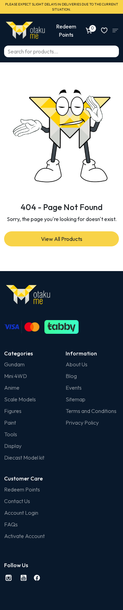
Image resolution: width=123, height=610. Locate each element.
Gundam (14, 364)
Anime (11, 387)
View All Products (61, 238)
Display (13, 445)
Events (74, 387)
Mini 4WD (15, 376)
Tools (10, 434)
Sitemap (75, 399)
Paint (10, 422)
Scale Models (20, 399)
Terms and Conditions (91, 410)
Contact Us (17, 501)
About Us (76, 364)
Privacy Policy (82, 422)
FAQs (11, 524)
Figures (13, 410)
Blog (71, 376)
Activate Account (24, 536)
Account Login (21, 512)
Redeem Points (22, 489)
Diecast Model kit (24, 457)
